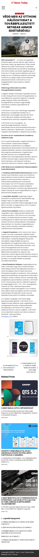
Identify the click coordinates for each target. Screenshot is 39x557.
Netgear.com (7, 316)
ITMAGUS (16, 34)
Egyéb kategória (19, 13)
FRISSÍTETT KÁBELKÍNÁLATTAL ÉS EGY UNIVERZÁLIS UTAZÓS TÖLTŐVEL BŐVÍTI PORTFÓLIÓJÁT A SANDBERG (16, 453)
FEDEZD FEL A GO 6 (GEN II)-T (10, 536)
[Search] (36, 7)
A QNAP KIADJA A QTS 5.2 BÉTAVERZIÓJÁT (17, 408)
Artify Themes (13, 554)
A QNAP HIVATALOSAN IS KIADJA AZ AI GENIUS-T (16, 527)
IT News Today (19, 2)
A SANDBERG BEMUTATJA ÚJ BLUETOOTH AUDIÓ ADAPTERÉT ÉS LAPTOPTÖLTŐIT (16, 532)
